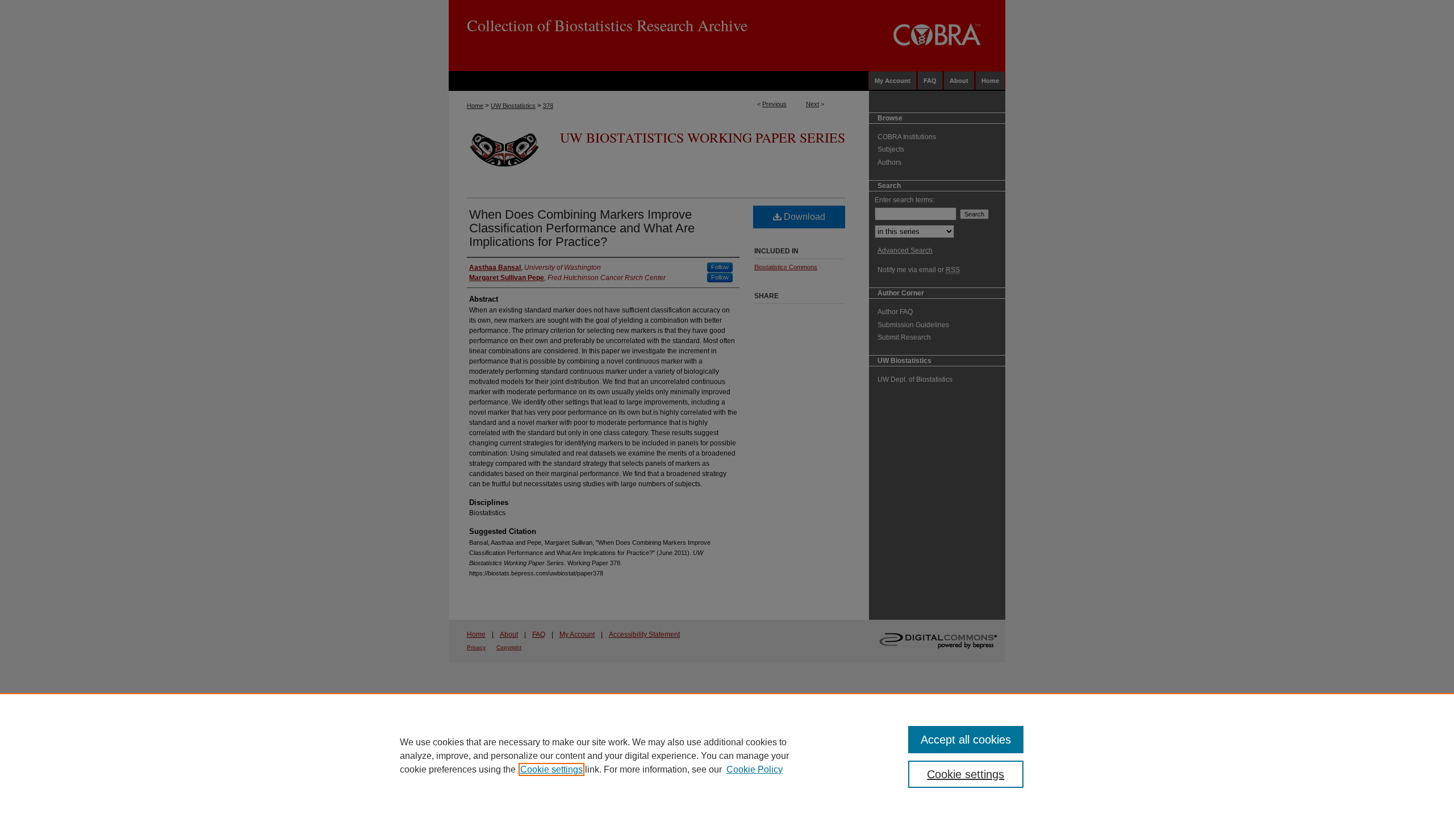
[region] (727, 755)
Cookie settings (551, 769)
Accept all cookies (966, 739)
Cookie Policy (754, 769)
